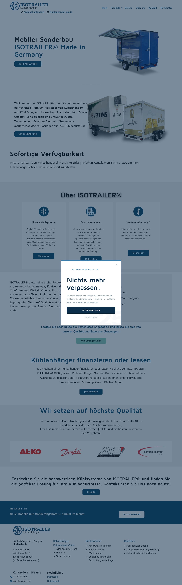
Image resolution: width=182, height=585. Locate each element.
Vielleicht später (91, 317)
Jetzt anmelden (91, 310)
